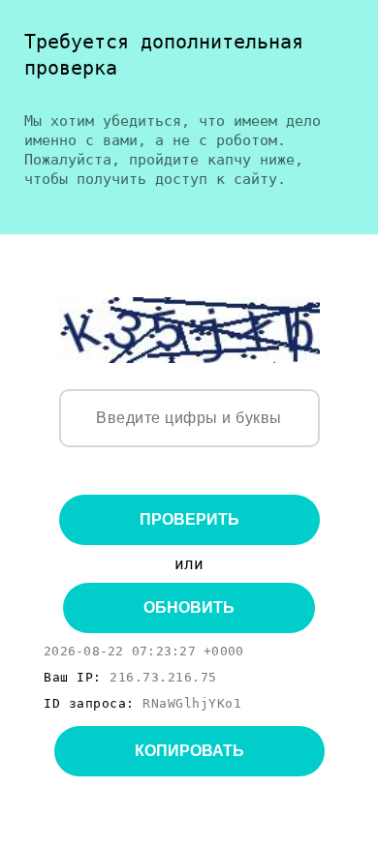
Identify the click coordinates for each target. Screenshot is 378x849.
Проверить (189, 519)
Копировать (189, 751)
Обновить (189, 607)
